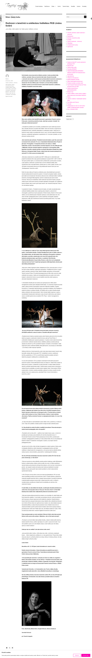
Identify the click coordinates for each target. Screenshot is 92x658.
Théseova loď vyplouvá (72, 78)
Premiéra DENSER (72, 69)
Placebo (69, 104)
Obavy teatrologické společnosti (75, 81)
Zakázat (77, 655)
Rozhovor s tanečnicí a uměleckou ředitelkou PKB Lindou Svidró (34, 24)
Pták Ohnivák (12, 91)
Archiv (59, 6)
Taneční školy (66, 6)
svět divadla (13, 94)
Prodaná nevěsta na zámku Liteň (75, 83)
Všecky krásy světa (71, 67)
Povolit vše (85, 655)
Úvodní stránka (39, 6)
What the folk (70, 65)
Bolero (13, 84)
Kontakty (84, 6)
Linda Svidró (13, 88)
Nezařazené (70, 36)
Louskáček (8, 90)
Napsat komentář (9, 96)
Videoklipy (69, 43)
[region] (46, 654)
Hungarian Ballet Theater (10, 87)
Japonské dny (70, 76)
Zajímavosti (70, 46)
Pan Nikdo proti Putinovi (73, 102)
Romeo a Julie (8, 93)
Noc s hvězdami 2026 (72, 109)
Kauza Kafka (8, 88)
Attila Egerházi (8, 84)
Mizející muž (70, 92)
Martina (7, 78)
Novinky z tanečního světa (73, 38)
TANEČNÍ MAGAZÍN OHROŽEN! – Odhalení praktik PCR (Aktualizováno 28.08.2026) (76, 72)
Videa (52, 6)
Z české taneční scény (72, 45)
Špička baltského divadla (73, 79)
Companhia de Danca (10, 86)
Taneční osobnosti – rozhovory (74, 41)
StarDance (47, 6)
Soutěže (73, 6)
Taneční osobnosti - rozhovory (11, 82)
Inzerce (78, 6)
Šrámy (68, 97)
